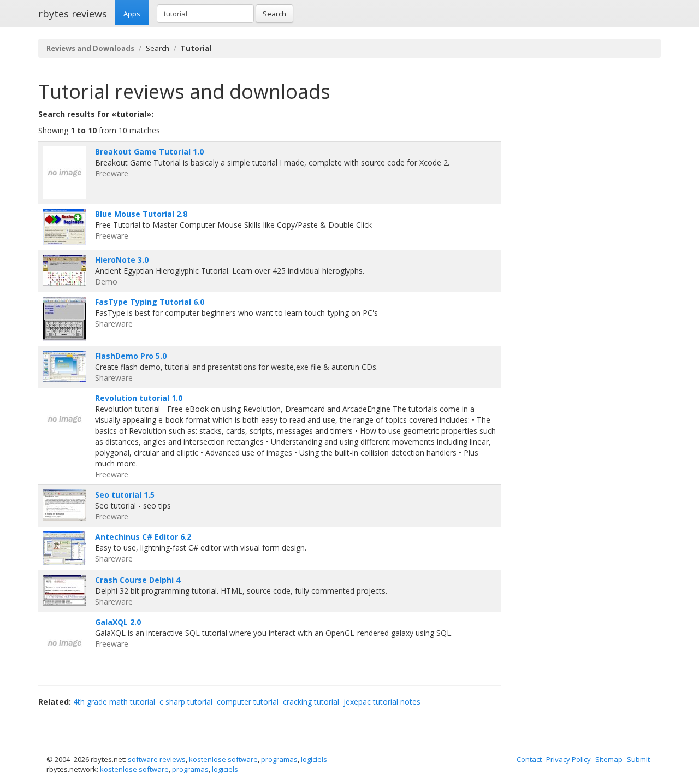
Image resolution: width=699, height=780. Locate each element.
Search (274, 14)
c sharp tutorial (185, 701)
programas (279, 759)
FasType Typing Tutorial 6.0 (149, 302)
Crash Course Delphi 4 (137, 580)
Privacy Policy (568, 759)
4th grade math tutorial (114, 701)
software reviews (157, 759)
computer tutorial (248, 701)
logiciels (314, 759)
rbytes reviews (72, 13)
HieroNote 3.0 (122, 260)
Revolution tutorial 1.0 (138, 398)
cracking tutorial (311, 701)
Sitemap (609, 759)
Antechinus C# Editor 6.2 (143, 536)
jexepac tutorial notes (381, 701)
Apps (131, 14)
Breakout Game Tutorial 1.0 (149, 151)
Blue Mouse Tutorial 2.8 (141, 214)
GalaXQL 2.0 (118, 622)
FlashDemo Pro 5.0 (131, 356)
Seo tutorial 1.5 (125, 494)
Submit (638, 759)
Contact (529, 759)
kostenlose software (223, 759)
